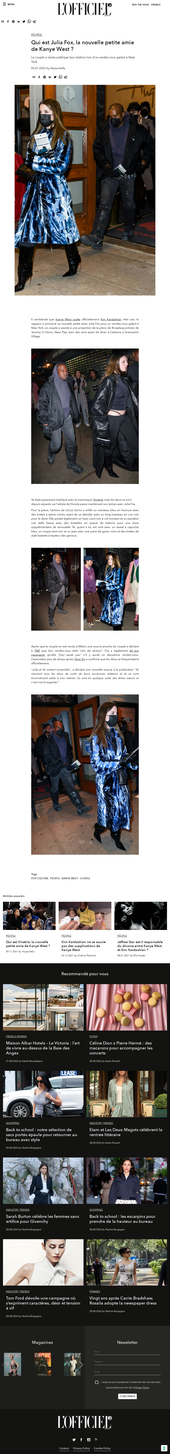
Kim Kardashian (111, 319)
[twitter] (24, 22)
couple (85, 878)
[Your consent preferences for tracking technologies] (164, 1448)
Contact (64, 1448)
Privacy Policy (142, 1387)
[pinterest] (13, 22)
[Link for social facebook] (81, 1440)
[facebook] (8, 22)
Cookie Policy (102, 1448)
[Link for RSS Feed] (96, 1440)
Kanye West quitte (68, 319)
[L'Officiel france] (85, 9)
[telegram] (34, 22)
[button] (81, 1364)
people (55, 878)
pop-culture (39, 878)
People (36, 35)
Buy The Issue (140, 4)
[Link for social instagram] (88, 1440)
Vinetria (98, 499)
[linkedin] (18, 22)
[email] (2, 22)
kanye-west (70, 878)
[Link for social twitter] (74, 1440)
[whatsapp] (29, 22)
